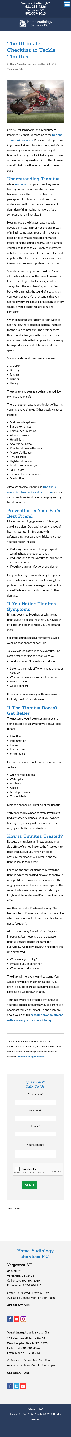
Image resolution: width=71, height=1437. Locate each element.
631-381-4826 (35, 6)
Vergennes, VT (35, 10)
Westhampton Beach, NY (35, 3)
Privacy (31, 1409)
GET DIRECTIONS (18, 1305)
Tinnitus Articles (15, 69)
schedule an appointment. (31, 1056)
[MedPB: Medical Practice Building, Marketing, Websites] (22, 1414)
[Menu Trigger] (67, 4)
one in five (21, 184)
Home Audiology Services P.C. (25, 63)
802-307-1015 (35, 13)
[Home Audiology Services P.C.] (36, 25)
